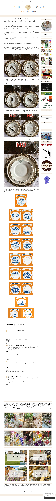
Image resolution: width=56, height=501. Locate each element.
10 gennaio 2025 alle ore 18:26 (19, 376)
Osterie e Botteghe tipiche (10, 407)
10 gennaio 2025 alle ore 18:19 (19, 360)
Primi (30, 407)
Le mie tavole (47, 118)
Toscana (48, 408)
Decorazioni (28, 405)
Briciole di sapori (10, 330)
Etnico (43, 405)
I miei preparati (11, 406)
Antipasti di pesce (18, 403)
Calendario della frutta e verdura (27, 404)
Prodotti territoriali (42, 407)
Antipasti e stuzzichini (26, 403)
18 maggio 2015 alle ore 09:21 (19, 330)
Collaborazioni (37, 404)
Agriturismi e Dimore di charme (9, 403)
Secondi (16, 409)
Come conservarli (42, 404)
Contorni (48, 404)
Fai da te (47, 405)
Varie (15, 410)
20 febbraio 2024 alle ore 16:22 (14, 354)
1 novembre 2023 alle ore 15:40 (14, 338)
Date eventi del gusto (47, 124)
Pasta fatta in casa (25, 407)
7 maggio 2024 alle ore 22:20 (13, 370)
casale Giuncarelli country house (11, 324)
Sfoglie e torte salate (31, 408)
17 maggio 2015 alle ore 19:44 (20, 324)
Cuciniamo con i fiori (7, 405)
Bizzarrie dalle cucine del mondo (42, 403)
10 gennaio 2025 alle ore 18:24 (19, 345)
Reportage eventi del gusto (47, 125)
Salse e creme (11, 408)
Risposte (8, 329)
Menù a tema (47, 116)
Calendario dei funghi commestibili (16, 404)
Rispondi (7, 327)
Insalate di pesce (16, 406)
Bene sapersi (34, 403)
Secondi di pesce (23, 408)
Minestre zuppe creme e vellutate (46, 406)
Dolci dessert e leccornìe (35, 405)
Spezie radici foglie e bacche (40, 408)
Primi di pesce (35, 407)
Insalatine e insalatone (23, 406)
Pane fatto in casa (18, 407)
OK (49, 497)
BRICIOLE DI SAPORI (29, 491)
